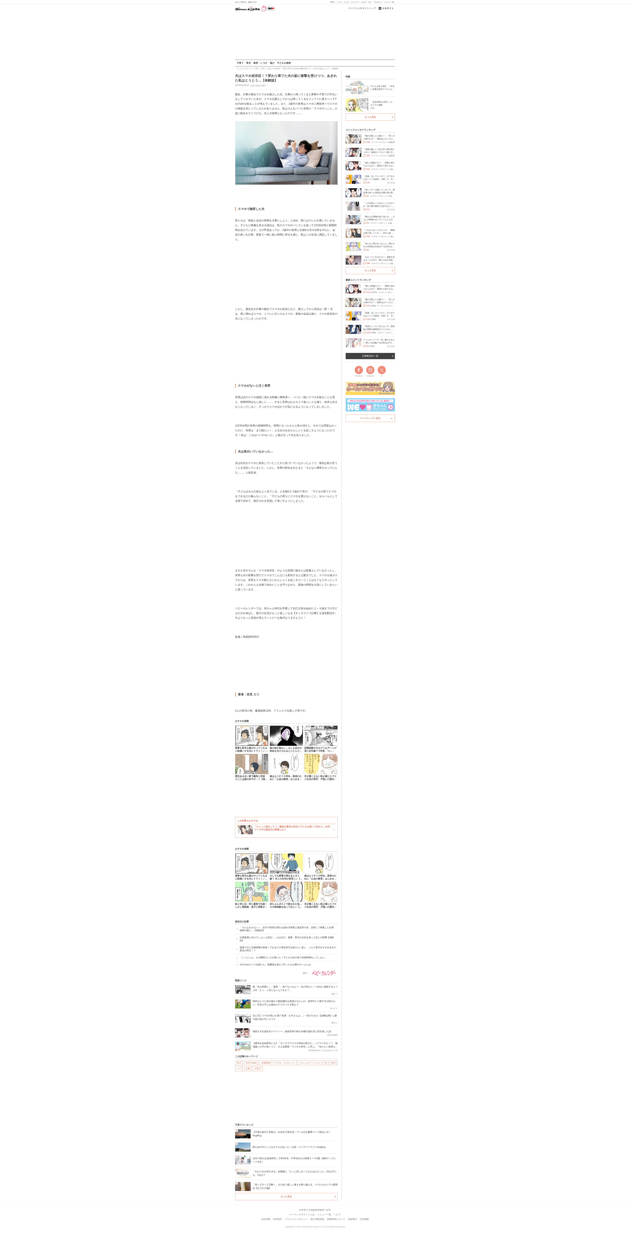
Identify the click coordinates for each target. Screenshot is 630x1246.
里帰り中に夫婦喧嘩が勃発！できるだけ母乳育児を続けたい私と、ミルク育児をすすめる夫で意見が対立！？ (288, 949)
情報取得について (336, 1219)
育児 (248, 63)
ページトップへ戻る (370, 418)
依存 (333, 1062)
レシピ (346, 2)
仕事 (247, 1068)
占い (370, 2)
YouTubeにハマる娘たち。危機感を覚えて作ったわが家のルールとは (275, 964)
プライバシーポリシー (296, 1219)
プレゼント (378, 2)
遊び (272, 63)
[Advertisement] (315, 35)
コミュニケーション (310, 1062)
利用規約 (277, 1219)
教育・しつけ (260, 63)
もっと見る (286, 1196)
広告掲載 (364, 1219)
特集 (348, 76)
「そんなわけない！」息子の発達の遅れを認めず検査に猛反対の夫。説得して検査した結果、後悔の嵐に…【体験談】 (288, 929)
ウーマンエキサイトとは (302, 1214)
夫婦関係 (265, 1062)
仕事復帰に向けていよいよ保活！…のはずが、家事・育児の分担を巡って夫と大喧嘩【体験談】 (287, 939)
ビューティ (355, 2)
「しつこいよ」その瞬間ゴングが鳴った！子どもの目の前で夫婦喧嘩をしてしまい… (283, 957)
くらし (339, 2)
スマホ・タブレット (285, 1062)
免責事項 (352, 1219)
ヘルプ (337, 1214)
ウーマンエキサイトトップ (362, 8)
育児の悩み (251, 1062)
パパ (239, 1068)
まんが (363, 2)
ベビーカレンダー (258, 85)
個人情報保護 (317, 1219)
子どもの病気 (284, 63)
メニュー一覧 (389, 2)
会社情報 (265, 1219)
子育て (332, 2)
